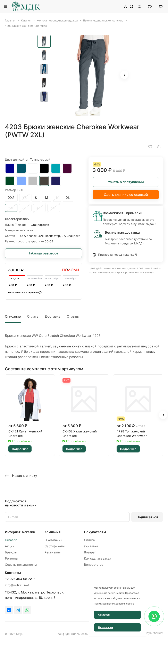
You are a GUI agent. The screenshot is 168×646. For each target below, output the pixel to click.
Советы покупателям (21, 565)
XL (68, 198)
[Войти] (139, 6)
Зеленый (10, 181)
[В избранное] (150, 146)
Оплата (33, 316)
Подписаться (147, 517)
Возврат (90, 552)
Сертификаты (54, 546)
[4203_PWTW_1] (92, 75)
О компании (53, 540)
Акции (9, 546)
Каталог (11, 540)
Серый (33, 181)
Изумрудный (56, 168)
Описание (13, 316)
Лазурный (21, 168)
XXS (11, 198)
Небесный (21, 181)
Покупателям (95, 532)
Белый (33, 168)
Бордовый (67, 168)
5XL (54, 208)
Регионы (11, 558)
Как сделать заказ (97, 558)
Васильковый (10, 168)
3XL (25, 208)
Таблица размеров (43, 253)
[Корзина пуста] (160, 6)
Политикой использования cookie (114, 603)
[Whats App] (27, 610)
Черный (44, 168)
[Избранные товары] (150, 6)
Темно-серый (44, 181)
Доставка (52, 316)
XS (25, 198)
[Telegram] (18, 610)
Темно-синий (56, 181)
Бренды (11, 552)
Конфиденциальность (73, 634)
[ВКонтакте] (9, 610)
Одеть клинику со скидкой (126, 195)
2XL (11, 208)
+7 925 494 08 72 (18, 579)
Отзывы (73, 316)
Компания (52, 532)
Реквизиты (52, 552)
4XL (39, 208)
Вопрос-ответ (94, 565)
